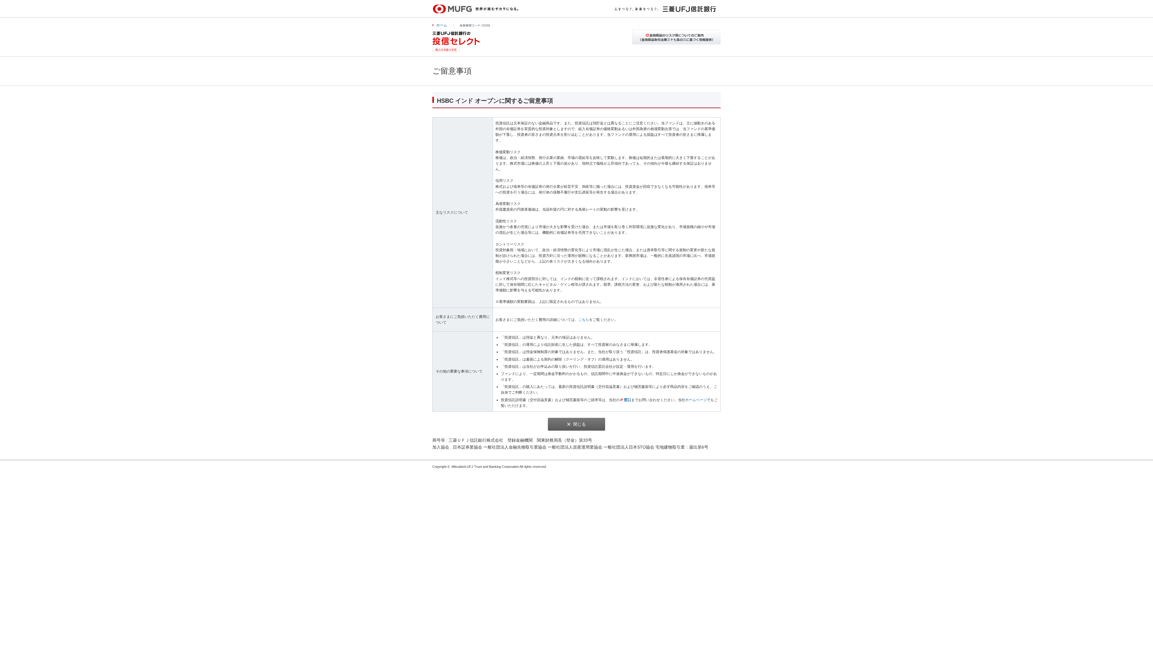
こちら (583, 320)
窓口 (627, 400)
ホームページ (696, 400)
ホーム (441, 25)
